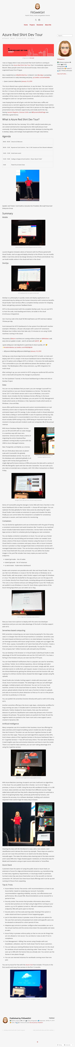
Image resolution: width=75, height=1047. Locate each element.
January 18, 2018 (27, 81)
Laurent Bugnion (12, 112)
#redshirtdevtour (9, 347)
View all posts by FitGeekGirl (36, 1022)
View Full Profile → (62, 74)
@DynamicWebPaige (39, 112)
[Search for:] (65, 35)
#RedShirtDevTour (21, 75)
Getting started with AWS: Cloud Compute (13, 1030)
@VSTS (37, 341)
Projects (32, 25)
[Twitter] (36, 20)
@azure (13, 339)
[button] (18, 824)
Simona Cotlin (24, 112)
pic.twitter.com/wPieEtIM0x (41, 77)
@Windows (45, 339)
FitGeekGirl (37, 12)
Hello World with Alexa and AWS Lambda (43, 1030)
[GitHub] (39, 20)
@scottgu (40, 75)
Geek (13, 38)
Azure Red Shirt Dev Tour (22, 65)
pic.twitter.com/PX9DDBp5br (24, 347)
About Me (48, 25)
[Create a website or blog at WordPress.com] (37, 1042)
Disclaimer (40, 25)
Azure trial (29, 965)
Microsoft (32, 58)
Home (26, 25)
